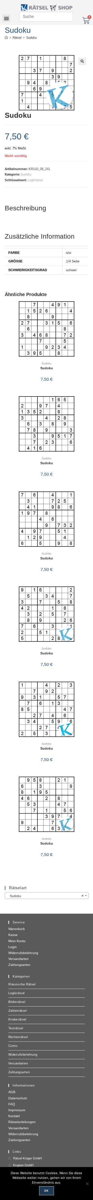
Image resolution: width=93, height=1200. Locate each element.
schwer (71, 270)
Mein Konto (17, 941)
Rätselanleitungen (22, 1122)
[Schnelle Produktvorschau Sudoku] (87, 309)
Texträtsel (15, 1028)
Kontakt (14, 1116)
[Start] (6, 37)
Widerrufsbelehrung (23, 953)
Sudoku (31, 37)
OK (46, 1190)
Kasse (13, 935)
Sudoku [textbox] (45, 896)
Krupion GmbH (23, 1165)
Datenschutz (17, 1098)
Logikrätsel (35, 180)
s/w (68, 253)
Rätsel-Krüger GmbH (27, 1158)
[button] (6, 18)
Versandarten (18, 959)
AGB (11, 1092)
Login (12, 947)
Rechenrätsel (18, 1037)
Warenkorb (16, 929)
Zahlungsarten (19, 965)
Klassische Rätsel (22, 984)
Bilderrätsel (17, 1002)
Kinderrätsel (17, 1019)
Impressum (16, 1110)
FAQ (11, 1104)
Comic (13, 1046)
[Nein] (87, 1183)
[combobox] (46, 895)
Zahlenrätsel (17, 1010)
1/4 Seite (72, 261)
